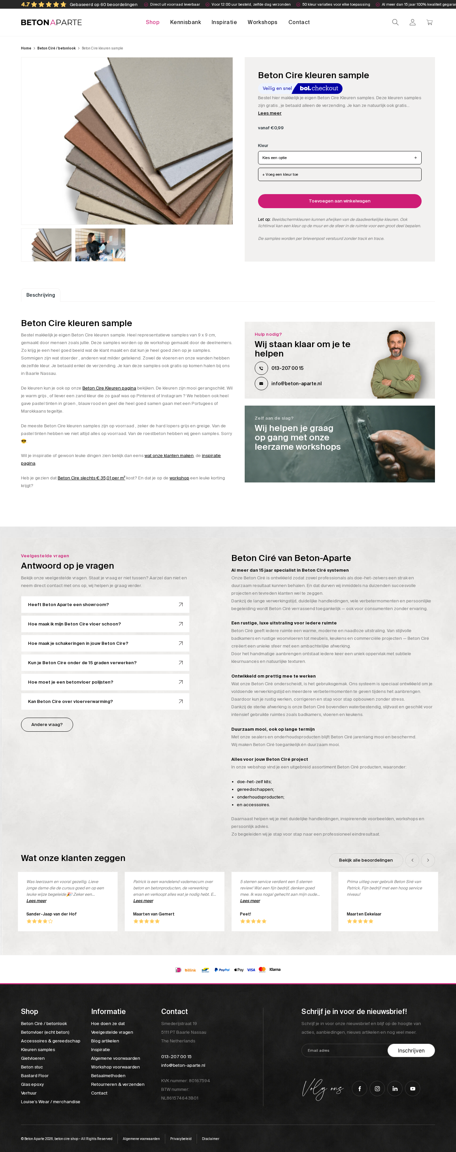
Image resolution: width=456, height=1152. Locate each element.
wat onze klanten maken (169, 455)
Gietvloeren (33, 1058)
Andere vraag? (47, 724)
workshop (179, 478)
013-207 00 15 (287, 368)
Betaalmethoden (108, 1075)
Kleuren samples (38, 1049)
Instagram (377, 1088)
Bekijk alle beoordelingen (366, 860)
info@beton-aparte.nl (296, 384)
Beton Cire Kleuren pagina (109, 388)
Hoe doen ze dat (108, 1023)
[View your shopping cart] (429, 22)
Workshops (263, 22)
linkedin (395, 1088)
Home (26, 48)
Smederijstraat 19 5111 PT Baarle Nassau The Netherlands (183, 1032)
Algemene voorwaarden (115, 1058)
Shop (153, 22)
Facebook (359, 1088)
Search (395, 22)
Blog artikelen (105, 1041)
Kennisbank (185, 22)
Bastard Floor (35, 1075)
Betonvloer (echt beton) (45, 1032)
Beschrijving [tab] (40, 295)
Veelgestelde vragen (112, 1032)
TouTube (412, 1088)
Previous (412, 860)
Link (340, 444)
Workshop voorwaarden (115, 1067)
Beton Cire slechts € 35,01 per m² (91, 478)
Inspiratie (224, 22)
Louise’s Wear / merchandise (50, 1102)
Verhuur (29, 1093)
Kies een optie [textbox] (274, 157)
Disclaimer (210, 1139)
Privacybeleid (181, 1139)
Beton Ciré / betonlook (56, 48)
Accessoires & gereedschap (50, 1041)
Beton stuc (32, 1067)
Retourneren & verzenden (118, 1084)
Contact (299, 22)
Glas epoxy (32, 1084)
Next (428, 860)
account (412, 22)
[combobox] (340, 157)
